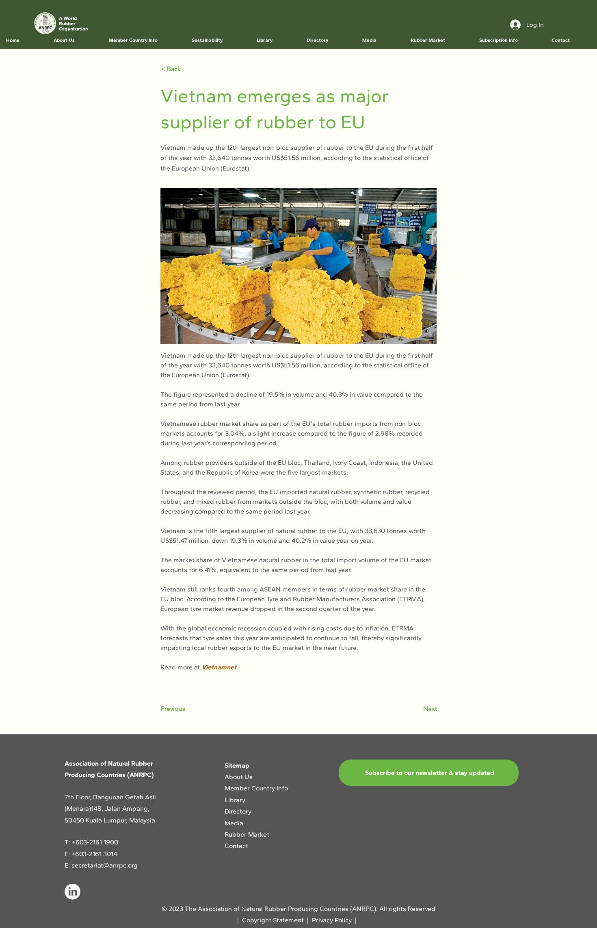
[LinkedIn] (72, 892)
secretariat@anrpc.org (104, 865)
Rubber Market (247, 834)
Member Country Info (256, 788)
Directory (238, 811)
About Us (239, 777)
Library (235, 800)
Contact (236, 846)
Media (234, 823)
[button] (74, 40)
